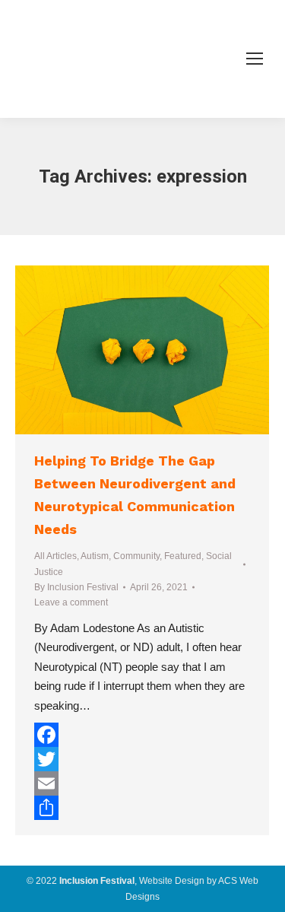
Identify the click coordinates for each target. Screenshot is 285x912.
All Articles (55, 556)
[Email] (142, 783)
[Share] (142, 808)
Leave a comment (71, 602)
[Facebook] (142, 735)
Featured (182, 556)
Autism (95, 556)
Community (136, 556)
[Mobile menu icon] (254, 58)
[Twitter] (142, 759)
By (76, 587)
